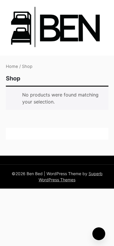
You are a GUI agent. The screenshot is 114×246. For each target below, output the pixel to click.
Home (12, 66)
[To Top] (98, 233)
